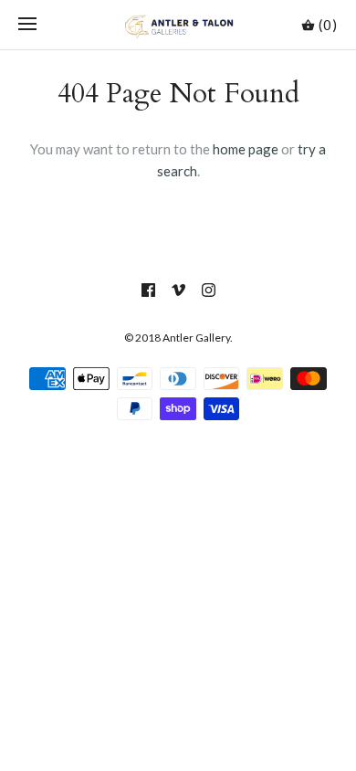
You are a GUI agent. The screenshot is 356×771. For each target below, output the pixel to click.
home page (245, 149)
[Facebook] (148, 290)
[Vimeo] (178, 290)
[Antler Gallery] (178, 24)
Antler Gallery (196, 337)
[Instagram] (208, 290)
